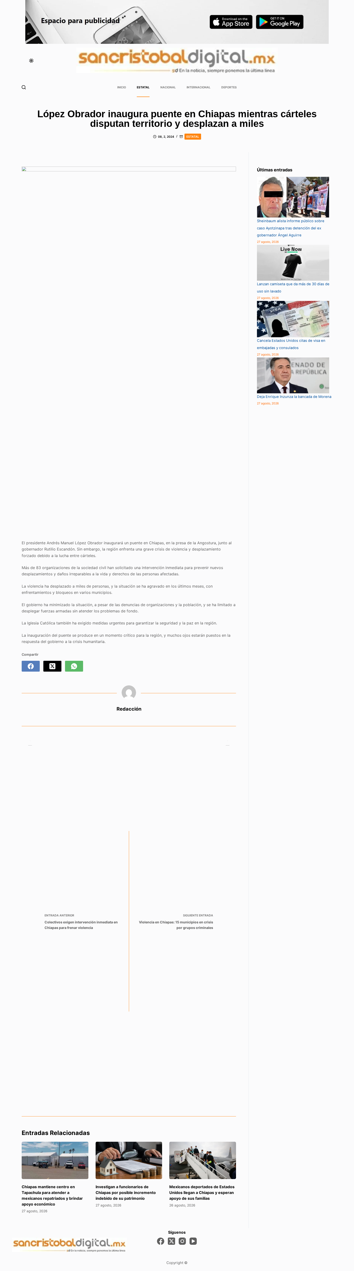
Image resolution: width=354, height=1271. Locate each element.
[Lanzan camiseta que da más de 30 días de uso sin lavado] (293, 263)
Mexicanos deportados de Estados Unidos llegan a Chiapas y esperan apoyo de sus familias (202, 1192)
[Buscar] (24, 87)
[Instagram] (182, 1241)
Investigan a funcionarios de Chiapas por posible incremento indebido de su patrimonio (126, 1192)
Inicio (121, 87)
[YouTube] (193, 1241)
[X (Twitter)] (52, 666)
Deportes (229, 87)
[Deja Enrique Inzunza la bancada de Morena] (293, 375)
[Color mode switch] (31, 60)
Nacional (168, 87)
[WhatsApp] (74, 666)
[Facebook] (31, 666)
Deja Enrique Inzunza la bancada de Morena (294, 397)
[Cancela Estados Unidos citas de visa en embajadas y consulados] (293, 319)
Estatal (143, 87)
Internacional (198, 87)
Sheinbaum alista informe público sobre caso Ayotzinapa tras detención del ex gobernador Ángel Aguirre (290, 228)
